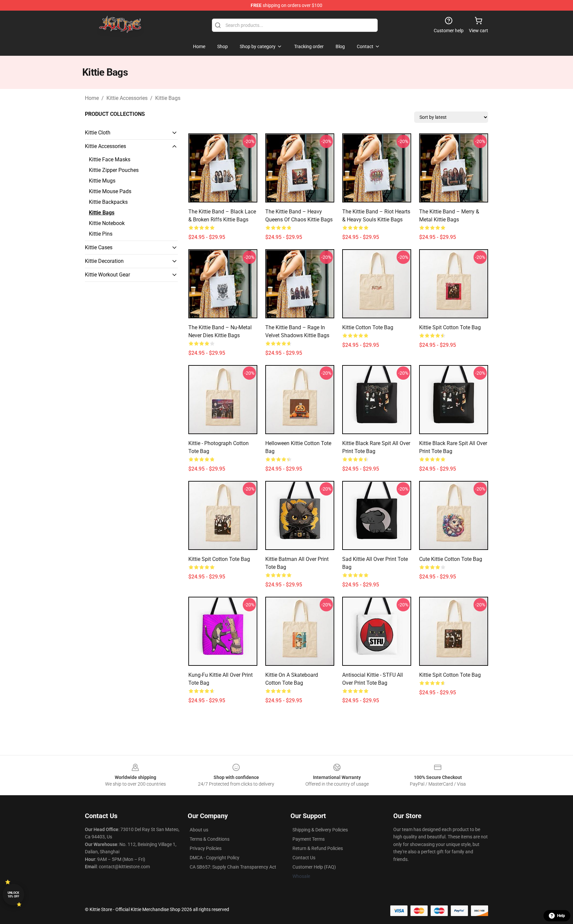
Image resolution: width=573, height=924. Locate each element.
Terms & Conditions (209, 839)
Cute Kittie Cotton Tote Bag (450, 559)
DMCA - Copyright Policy (214, 857)
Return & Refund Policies (317, 848)
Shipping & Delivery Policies (320, 829)
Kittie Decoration (104, 261)
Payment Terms (308, 839)
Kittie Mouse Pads (110, 191)
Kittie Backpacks (108, 202)
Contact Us (303, 857)
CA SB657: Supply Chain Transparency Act (233, 867)
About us (199, 829)
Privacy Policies (206, 848)
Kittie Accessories (127, 98)
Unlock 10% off (13, 894)
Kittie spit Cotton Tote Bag (450, 675)
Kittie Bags (167, 98)
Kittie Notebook (107, 223)
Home (92, 98)
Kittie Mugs (102, 181)
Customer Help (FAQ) (314, 867)
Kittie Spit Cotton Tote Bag (450, 327)
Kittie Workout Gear (107, 274)
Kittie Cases (98, 247)
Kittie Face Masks (109, 159)
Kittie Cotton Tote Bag (367, 327)
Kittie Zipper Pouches (114, 170)
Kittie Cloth (97, 132)
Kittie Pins (100, 234)
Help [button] (561, 915)
